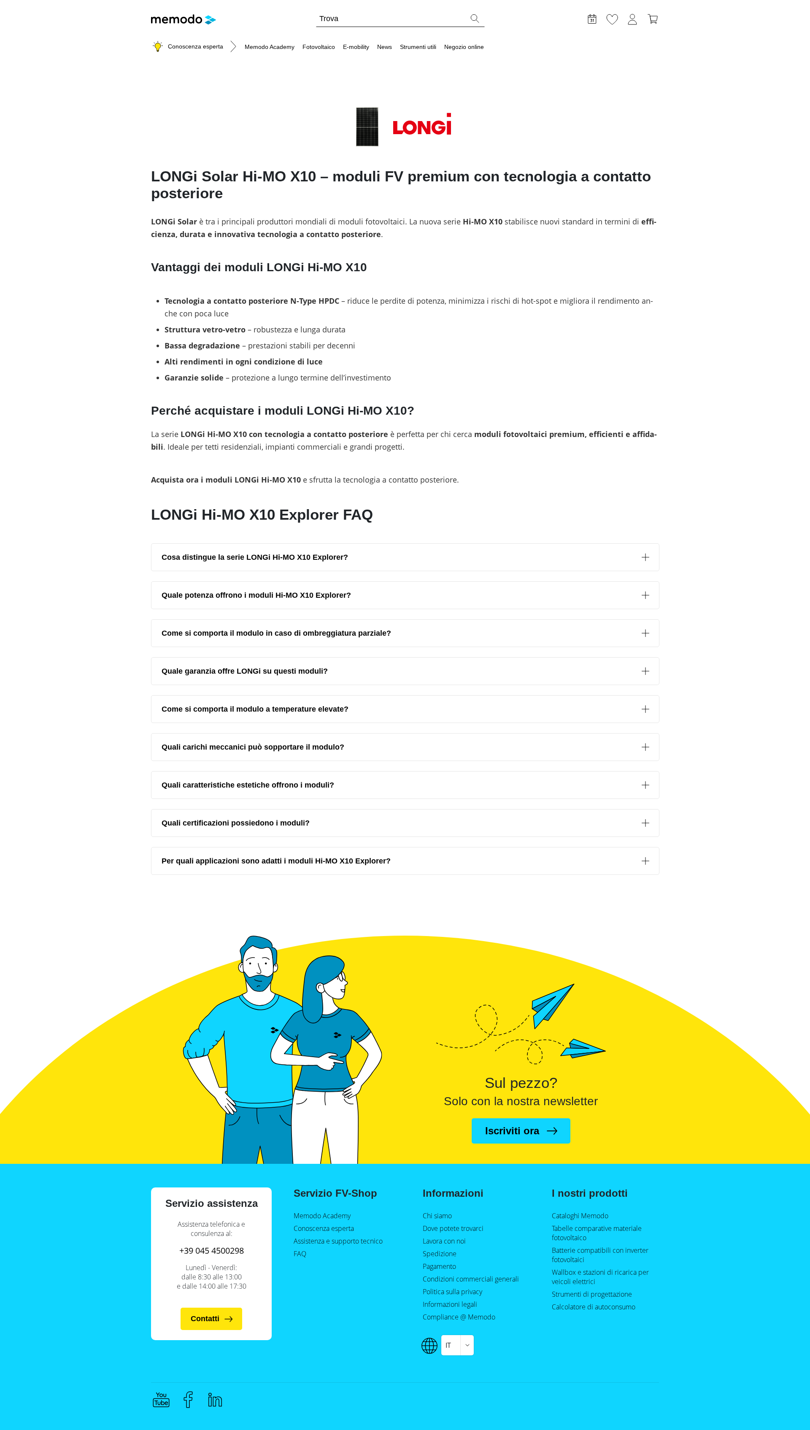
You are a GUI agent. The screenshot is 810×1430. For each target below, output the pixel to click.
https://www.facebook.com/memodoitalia (188, 1400)
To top (783, 1408)
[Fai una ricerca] (474, 18)
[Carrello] (652, 18)
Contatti (205, 1318)
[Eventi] (592, 18)
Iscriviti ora (512, 1130)
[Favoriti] (612, 18)
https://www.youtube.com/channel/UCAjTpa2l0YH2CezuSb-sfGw (161, 1400)
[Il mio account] (632, 18)
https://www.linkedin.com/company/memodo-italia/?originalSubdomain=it (215, 1400)
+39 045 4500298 (211, 1250)
